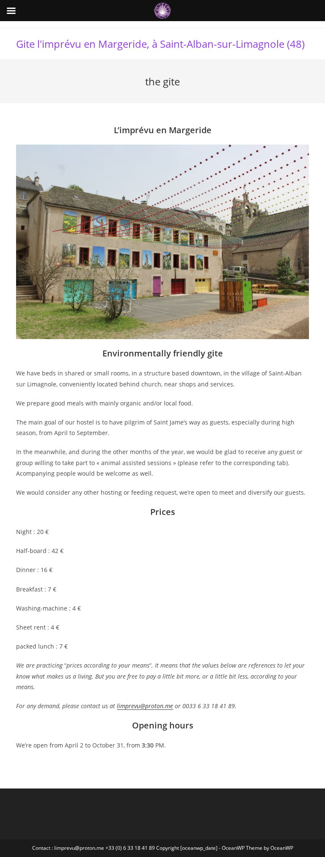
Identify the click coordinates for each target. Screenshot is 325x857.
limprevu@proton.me (145, 706)
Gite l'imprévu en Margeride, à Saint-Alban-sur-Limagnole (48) (160, 44)
